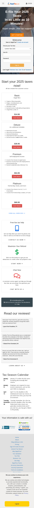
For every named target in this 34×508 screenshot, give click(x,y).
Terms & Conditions (17, 470)
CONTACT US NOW (16, 240)
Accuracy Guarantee (17, 465)
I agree (17, 504)
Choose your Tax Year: (9, 46)
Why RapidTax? (17, 451)
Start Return (17, 118)
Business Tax (17, 458)
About (17, 440)
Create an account (22, 42)
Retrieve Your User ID (16, 70)
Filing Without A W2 (17, 442)
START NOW (16, 263)
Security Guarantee (17, 467)
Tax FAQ (17, 456)
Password (28, 70)
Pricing (17, 444)
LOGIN (29, 3)
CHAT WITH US (16, 289)
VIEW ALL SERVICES (16, 213)
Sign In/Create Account (17, 446)
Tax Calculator (17, 454)
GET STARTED (17, 35)
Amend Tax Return (17, 449)
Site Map (17, 460)
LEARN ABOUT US (16, 365)
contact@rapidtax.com (17, 300)
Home (17, 437)
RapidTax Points (17, 463)
